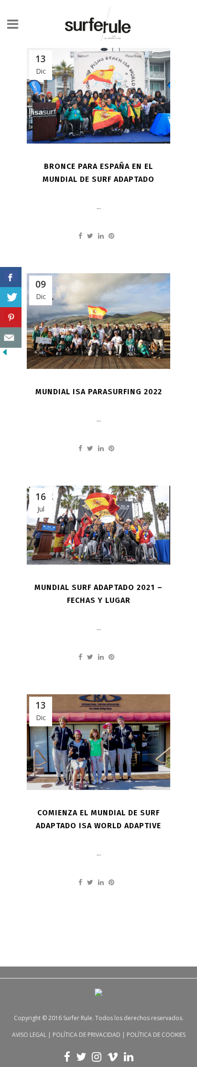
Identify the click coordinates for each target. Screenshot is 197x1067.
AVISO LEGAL (29, 1035)
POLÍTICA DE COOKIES (156, 1035)
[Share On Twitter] (11, 297)
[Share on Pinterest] (111, 235)
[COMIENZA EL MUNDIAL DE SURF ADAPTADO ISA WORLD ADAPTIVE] (98, 742)
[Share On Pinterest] (11, 317)
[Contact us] (11, 337)
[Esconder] (5, 354)
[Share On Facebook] (11, 277)
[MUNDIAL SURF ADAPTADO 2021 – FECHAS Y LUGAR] (98, 525)
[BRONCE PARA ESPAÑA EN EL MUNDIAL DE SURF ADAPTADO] (98, 96)
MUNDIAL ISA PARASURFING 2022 (98, 391)
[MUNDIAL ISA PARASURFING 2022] (98, 321)
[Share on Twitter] (90, 235)
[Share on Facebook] (80, 235)
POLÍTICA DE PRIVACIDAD (86, 1035)
